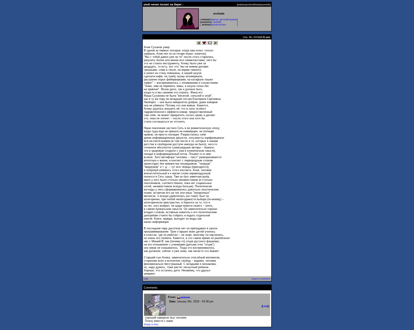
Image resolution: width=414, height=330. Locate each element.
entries (241, 4)
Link (146, 278)
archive (249, 4)
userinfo (266, 4)
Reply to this (151, 324)
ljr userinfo (216, 22)
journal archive (218, 24)
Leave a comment (260, 278)
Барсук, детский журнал (224, 19)
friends (257, 4)
